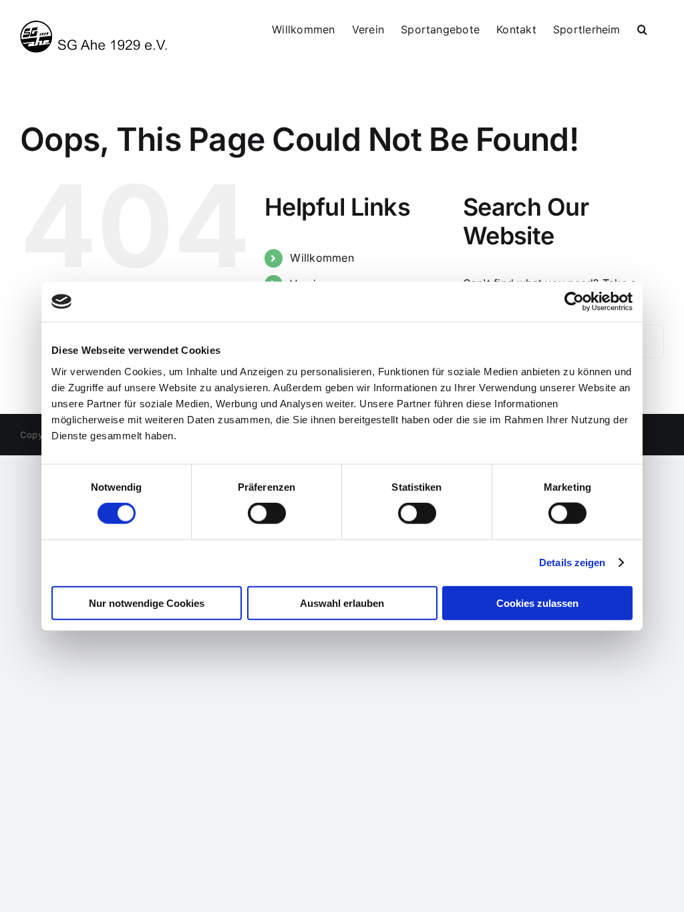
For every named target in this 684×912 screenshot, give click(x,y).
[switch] (267, 513)
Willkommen (321, 257)
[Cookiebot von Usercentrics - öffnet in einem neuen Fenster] (574, 302)
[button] (642, 28)
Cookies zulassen (537, 602)
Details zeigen (572, 562)
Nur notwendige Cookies (146, 602)
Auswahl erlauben (342, 602)
